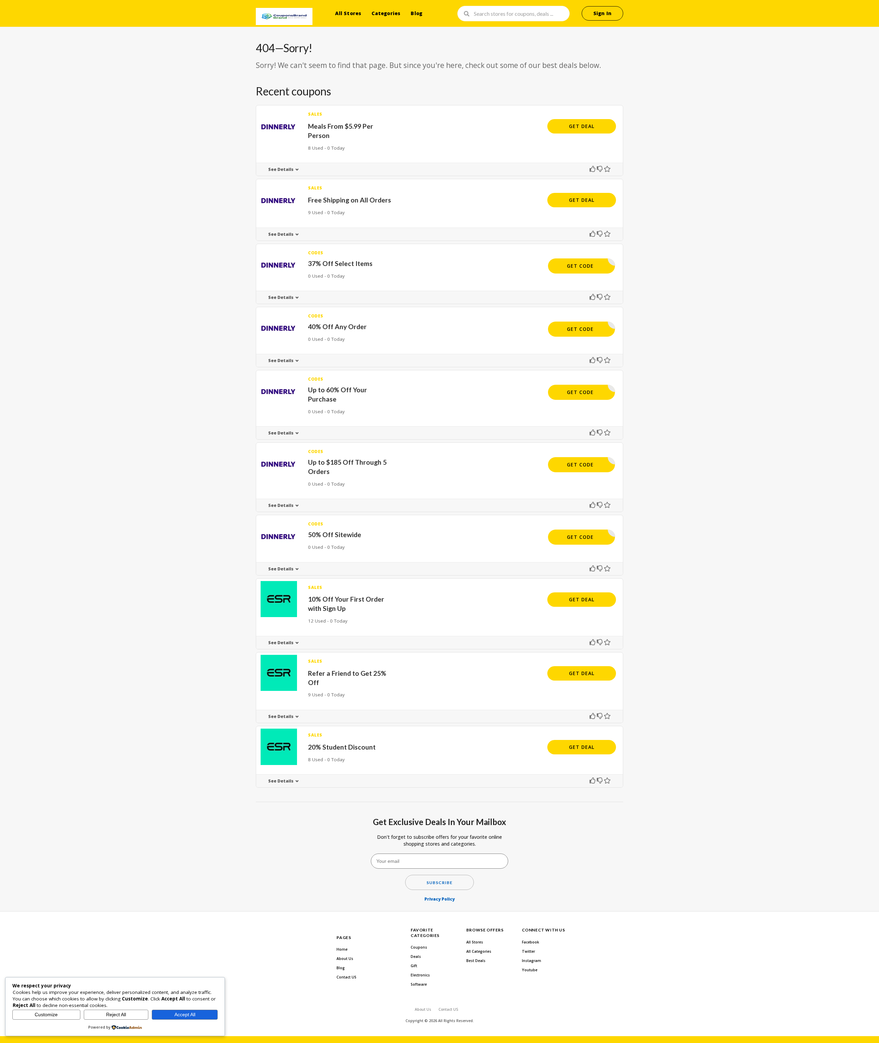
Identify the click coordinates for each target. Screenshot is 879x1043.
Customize (46, 1014)
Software (419, 984)
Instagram (531, 960)
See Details (281, 169)
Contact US (346, 977)
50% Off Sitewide (334, 534)
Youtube (529, 969)
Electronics (420, 975)
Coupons (419, 947)
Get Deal (581, 126)
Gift (414, 965)
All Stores (348, 13)
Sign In (602, 13)
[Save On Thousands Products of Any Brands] (284, 16)
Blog (416, 13)
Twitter (528, 951)
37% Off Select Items (340, 263)
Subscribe (439, 882)
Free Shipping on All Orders (349, 200)
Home (341, 949)
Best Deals (476, 960)
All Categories (478, 951)
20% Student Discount (342, 747)
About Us (344, 958)
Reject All (116, 1014)
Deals (416, 956)
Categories (386, 13)
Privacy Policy (439, 899)
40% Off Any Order (337, 327)
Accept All (184, 1014)
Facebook (530, 942)
